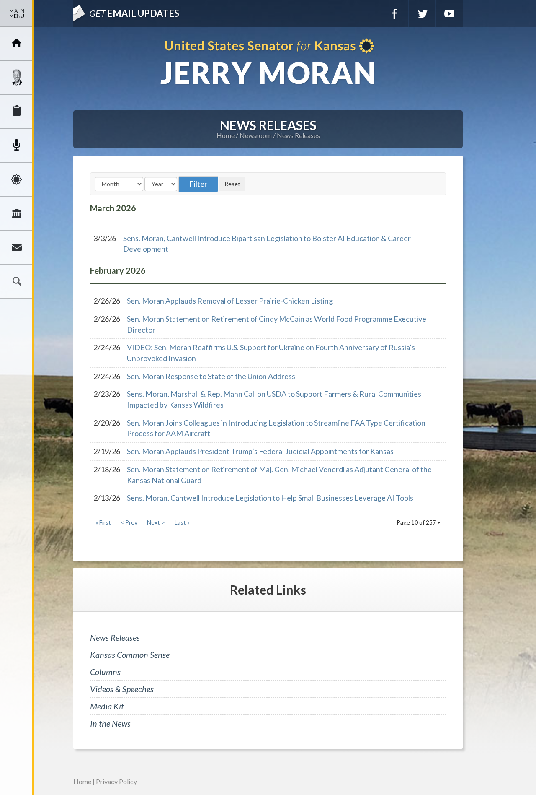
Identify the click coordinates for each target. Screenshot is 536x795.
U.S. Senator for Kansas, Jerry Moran (268, 62)
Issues (17, 179)
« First (103, 522)
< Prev (129, 522)
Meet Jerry (17, 77)
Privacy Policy (116, 781)
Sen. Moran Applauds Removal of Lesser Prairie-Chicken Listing (230, 300)
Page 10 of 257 (417, 522)
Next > (156, 522)
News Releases (298, 135)
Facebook (394, 13)
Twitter (422, 13)
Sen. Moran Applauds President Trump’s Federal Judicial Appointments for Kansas (260, 451)
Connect (17, 247)
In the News (110, 723)
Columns (105, 672)
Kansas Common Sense (130, 655)
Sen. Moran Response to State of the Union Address (211, 376)
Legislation (17, 213)
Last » (182, 522)
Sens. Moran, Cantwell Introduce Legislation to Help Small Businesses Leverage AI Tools (270, 497)
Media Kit (107, 706)
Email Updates (134, 13)
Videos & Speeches (122, 689)
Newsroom (17, 145)
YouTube (449, 13)
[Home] (17, 43)
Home (225, 135)
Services (17, 111)
